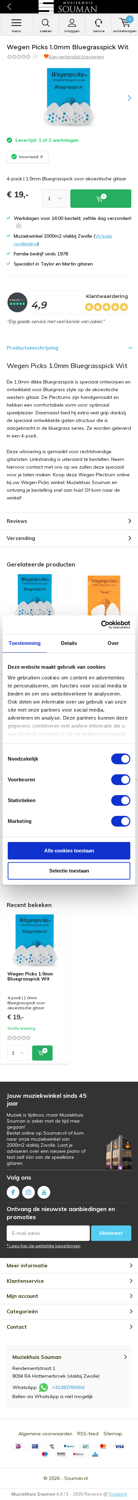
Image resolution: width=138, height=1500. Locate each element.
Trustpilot (118, 1494)
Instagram (28, 1192)
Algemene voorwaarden (45, 1434)
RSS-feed (87, 1434)
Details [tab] (69, 643)
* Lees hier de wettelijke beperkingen (43, 1245)
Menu (16, 31)
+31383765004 (68, 1387)
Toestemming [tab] (25, 643)
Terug (9, 6)
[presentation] (124, 98)
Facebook (13, 1192)
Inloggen (72, 31)
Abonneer (111, 1233)
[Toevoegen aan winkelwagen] (42, 1053)
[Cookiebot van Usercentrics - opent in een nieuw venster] (101, 624)
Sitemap (113, 1434)
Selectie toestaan (69, 871)
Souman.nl (76, 1478)
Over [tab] (113, 643)
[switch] (120, 779)
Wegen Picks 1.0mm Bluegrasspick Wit (30, 976)
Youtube (44, 1192)
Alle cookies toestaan (69, 850)
